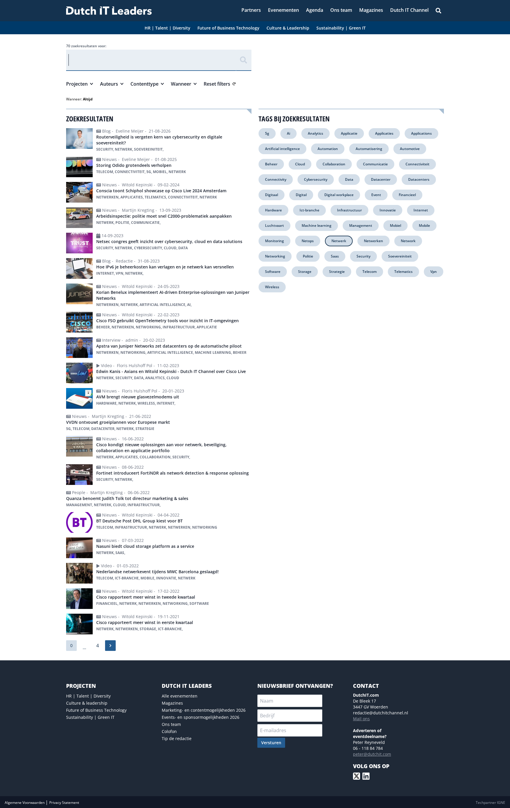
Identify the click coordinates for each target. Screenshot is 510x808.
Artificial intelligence (282, 148)
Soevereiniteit (400, 256)
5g (267, 133)
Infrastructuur (349, 210)
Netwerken (373, 240)
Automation (328, 148)
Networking (275, 256)
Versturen (271, 742)
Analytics (315, 133)
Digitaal (271, 194)
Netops (308, 240)
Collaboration (334, 164)
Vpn (433, 271)
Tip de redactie (177, 738)
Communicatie (375, 164)
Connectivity (275, 179)
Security (363, 256)
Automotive (410, 148)
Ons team (171, 724)
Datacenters (418, 179)
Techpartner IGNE (490, 802)
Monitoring (274, 240)
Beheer (271, 164)
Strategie (337, 271)
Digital (301, 194)
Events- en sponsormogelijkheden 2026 (200, 717)
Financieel (407, 194)
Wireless (272, 286)
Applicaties (384, 133)
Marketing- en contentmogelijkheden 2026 (204, 710)
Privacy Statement (64, 802)
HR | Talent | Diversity (88, 696)
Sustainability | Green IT (90, 717)
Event (376, 194)
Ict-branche (309, 210)
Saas (335, 256)
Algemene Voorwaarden (25, 802)
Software (272, 271)
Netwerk (338, 240)
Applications (421, 133)
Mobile (424, 225)
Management (360, 225)
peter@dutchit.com (372, 754)
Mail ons (361, 718)
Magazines (172, 703)
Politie (308, 256)
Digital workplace (339, 194)
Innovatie (388, 210)
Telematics (403, 271)
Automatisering (369, 148)
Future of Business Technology (96, 710)
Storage (304, 271)
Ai (288, 133)
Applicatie (349, 133)
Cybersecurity (315, 179)
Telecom (369, 271)
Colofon (169, 731)
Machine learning (316, 225)
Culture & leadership (86, 703)
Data (349, 179)
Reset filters (217, 84)
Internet (420, 210)
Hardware (273, 210)
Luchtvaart (274, 225)
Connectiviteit (417, 164)
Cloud (300, 164)
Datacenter (380, 179)
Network (408, 240)
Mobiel (395, 225)
